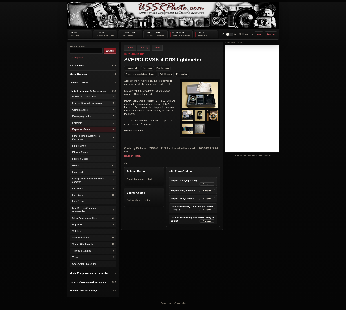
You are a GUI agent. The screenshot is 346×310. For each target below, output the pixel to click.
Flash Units (93, 172)
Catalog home (77, 57)
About (200, 33)
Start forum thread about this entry (141, 74)
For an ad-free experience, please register (252, 155)
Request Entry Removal (183, 190)
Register (271, 34)
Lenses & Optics (93, 82)
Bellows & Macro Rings (93, 96)
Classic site (180, 303)
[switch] (229, 34)
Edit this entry (166, 74)
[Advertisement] (252, 98)
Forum (100, 33)
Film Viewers (93, 145)
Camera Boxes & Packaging (93, 103)
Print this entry (162, 68)
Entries (157, 47)
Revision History (132, 155)
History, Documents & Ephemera (93, 282)
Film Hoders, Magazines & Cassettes (93, 137)
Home (74, 33)
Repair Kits (93, 224)
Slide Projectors (93, 237)
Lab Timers (93, 188)
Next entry (147, 68)
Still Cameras (93, 65)
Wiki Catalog (154, 33)
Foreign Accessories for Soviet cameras (93, 180)
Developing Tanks (93, 116)
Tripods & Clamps (93, 250)
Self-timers (93, 231)
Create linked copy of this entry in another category (192, 208)
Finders (93, 165)
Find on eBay (182, 74)
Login (258, 34)
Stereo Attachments (93, 244)
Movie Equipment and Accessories (93, 273)
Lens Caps (93, 195)
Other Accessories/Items (93, 217)
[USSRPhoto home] (173, 15)
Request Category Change (184, 180)
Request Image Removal (183, 198)
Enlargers (93, 122)
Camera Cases (93, 109)
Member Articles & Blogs (93, 290)
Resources (178, 33)
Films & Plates (93, 152)
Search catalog (78, 46)
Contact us (166, 303)
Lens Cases (93, 201)
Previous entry (132, 68)
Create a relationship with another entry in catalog (192, 219)
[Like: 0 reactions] (125, 162)
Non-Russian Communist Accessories (93, 210)
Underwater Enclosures (93, 264)
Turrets (93, 257)
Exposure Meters (93, 129)
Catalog (130, 47)
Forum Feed (128, 33)
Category (143, 47)
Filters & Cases (93, 159)
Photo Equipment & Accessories (93, 91)
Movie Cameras (93, 74)
